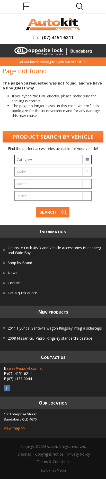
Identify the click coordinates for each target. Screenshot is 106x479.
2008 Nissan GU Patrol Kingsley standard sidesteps (50, 338)
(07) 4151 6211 (58, 37)
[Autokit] (53, 24)
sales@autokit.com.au (25, 368)
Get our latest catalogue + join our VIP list (49, 62)
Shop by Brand (20, 262)
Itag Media (58, 470)
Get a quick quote (22, 292)
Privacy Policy (78, 454)
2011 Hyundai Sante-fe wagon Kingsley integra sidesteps (55, 328)
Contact (14, 282)
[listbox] (53, 159)
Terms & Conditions (53, 461)
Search (47, 212)
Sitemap (24, 454)
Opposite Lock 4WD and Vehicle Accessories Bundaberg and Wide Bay (54, 250)
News (12, 272)
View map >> (14, 428)
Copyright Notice (49, 454)
